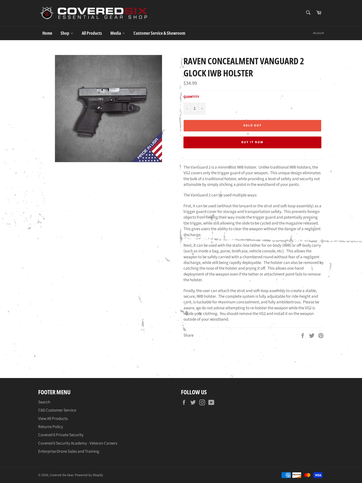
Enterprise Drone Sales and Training (68, 451)
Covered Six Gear (61, 475)
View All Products (53, 419)
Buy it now (252, 142)
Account (318, 33)
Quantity (191, 97)
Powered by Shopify (89, 475)
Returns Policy (50, 427)
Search (44, 402)
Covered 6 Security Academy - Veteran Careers (77, 443)
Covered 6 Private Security (60, 435)
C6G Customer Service (57, 410)
